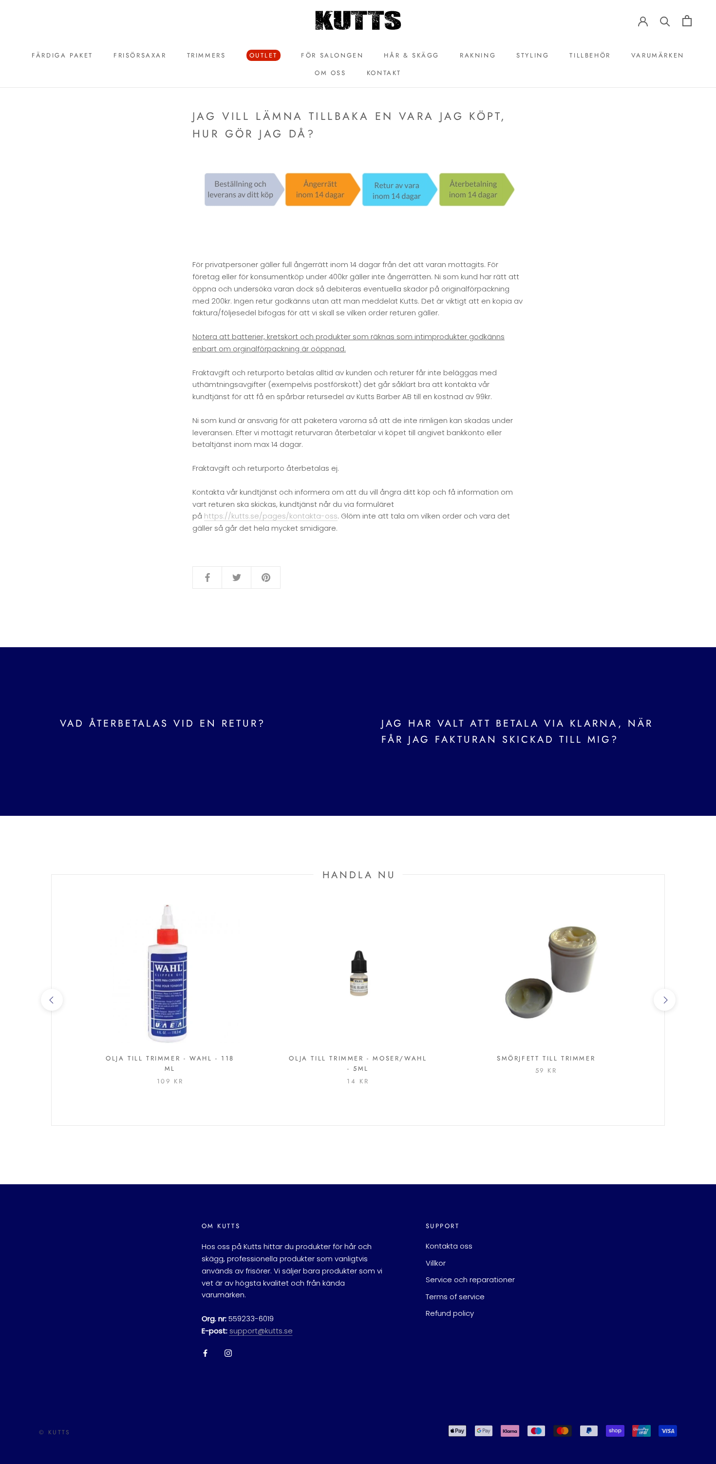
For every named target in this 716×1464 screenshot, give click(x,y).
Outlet (262, 56)
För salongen (332, 55)
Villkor (436, 1263)
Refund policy (450, 1313)
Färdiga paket (62, 55)
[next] (664, 1000)
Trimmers (206, 55)
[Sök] (665, 21)
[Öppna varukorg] (687, 20)
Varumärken (657, 55)
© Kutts (55, 1432)
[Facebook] (205, 1353)
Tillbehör (589, 55)
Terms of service (455, 1296)
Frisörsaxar (140, 55)
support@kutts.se (261, 1331)
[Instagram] (228, 1353)
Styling (532, 55)
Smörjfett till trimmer (546, 1058)
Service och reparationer (470, 1279)
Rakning (478, 55)
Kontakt (384, 72)
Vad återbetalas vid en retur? (162, 723)
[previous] (51, 1000)
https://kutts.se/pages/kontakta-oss (271, 516)
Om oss (330, 72)
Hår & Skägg (411, 55)
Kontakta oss (449, 1246)
